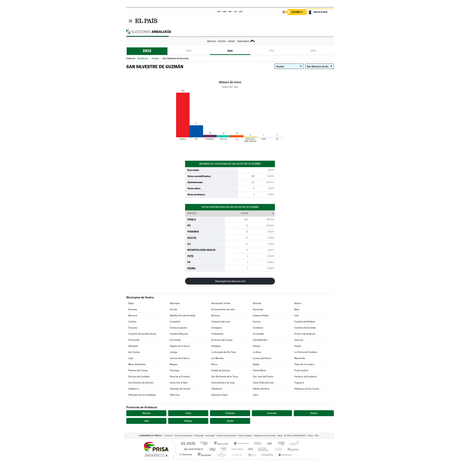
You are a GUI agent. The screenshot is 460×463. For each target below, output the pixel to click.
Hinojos (256, 346)
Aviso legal (210, 435)
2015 (230, 50)
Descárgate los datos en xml (230, 281)
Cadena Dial (250, 449)
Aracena (132, 309)
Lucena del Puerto (262, 358)
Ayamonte (258, 309)
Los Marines (217, 358)
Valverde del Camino (180, 388)
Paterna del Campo (138, 370)
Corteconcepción (178, 327)
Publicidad (199, 435)
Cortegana (216, 327)
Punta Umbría (301, 370)
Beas (296, 309)
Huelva (297, 346)
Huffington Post (193, 449)
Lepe (130, 358)
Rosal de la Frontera (180, 376)
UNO (212, 449)
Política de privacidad (226, 435)
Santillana (222, 443)
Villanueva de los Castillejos (142, 395)
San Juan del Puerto (263, 376)
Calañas (132, 321)
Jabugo (173, 352)
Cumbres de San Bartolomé (142, 333)
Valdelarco (133, 388)
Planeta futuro (276, 449)
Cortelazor (258, 327)
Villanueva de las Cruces (306, 388)
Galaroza (298, 340)
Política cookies (245, 435)
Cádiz (188, 413)
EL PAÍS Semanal (263, 449)
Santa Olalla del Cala (263, 382)
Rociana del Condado (139, 376)
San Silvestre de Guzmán (140, 382)
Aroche (173, 309)
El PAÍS (188, 443)
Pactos (222, 41)
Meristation (285, 454)
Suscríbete (297, 12)
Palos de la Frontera (304, 364)
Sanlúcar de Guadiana (305, 376)
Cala (296, 315)
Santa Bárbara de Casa (223, 382)
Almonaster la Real (220, 303)
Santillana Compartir (241, 443)
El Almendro (217, 333)
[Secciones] (130, 21)
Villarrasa (175, 395)
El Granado (133, 340)
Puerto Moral (259, 370)
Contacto (168, 435)
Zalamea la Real (219, 395)
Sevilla (230, 420)
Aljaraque (175, 303)
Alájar (131, 303)
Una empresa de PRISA (156, 446)
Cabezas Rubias (261, 315)
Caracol (293, 443)
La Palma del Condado (305, 352)
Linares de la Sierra (180, 358)
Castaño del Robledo (304, 321)
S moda (251, 454)
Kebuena (289, 449)
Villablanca (216, 388)
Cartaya (257, 321)
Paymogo (174, 370)
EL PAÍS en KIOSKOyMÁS (295, 435)
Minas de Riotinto (137, 364)
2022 (147, 51)
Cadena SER (256, 443)
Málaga (188, 420)
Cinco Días (237, 449)
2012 (271, 50)
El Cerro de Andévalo (304, 333)
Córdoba (230, 413)
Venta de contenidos (183, 435)
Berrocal (132, 315)
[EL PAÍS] (146, 21)
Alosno (297, 303)
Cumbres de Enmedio (305, 327)
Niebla (256, 364)
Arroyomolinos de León (223, 309)
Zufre (255, 395)
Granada (272, 413)
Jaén (146, 420)
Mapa (279, 435)
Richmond (186, 454)
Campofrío (175, 321)
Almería (146, 413)
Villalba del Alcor (261, 388)
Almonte (257, 303)
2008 (313, 50)
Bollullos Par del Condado (183, 315)
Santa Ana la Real (179, 382)
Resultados (243, 41)
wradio (223, 449)
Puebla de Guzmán (220, 370)
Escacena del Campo (222, 340)
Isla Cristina (134, 352)
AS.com (268, 443)
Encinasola (175, 340)
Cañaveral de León (220, 321)
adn (280, 443)
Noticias (211, 41)
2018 (188, 50)
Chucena (132, 327)
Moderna (203, 454)
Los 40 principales (205, 443)
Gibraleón (133, 346)
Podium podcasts (221, 454)
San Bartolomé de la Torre (224, 376)
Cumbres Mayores (179, 333)
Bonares (215, 315)
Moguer (174, 364)
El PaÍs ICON (236, 454)
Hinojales (216, 346)
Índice (310, 435)
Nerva (214, 364)
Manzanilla (299, 358)
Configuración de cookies (265, 435)
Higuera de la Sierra (180, 346)
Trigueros (299, 382)
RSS (316, 435)
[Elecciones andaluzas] (155, 32)
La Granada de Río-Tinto (223, 352)
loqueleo (267, 454)
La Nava (257, 352)
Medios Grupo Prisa (156, 455)
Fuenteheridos (260, 340)
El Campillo (258, 333)
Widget (231, 41)
